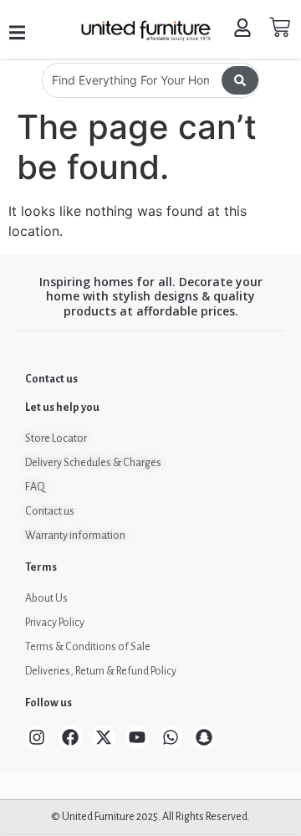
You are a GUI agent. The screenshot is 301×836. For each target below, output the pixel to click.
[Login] (244, 30)
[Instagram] (36, 737)
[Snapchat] (204, 737)
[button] (17, 33)
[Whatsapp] (170, 737)
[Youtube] (137, 737)
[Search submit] (240, 80)
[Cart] (279, 27)
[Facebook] (70, 737)
